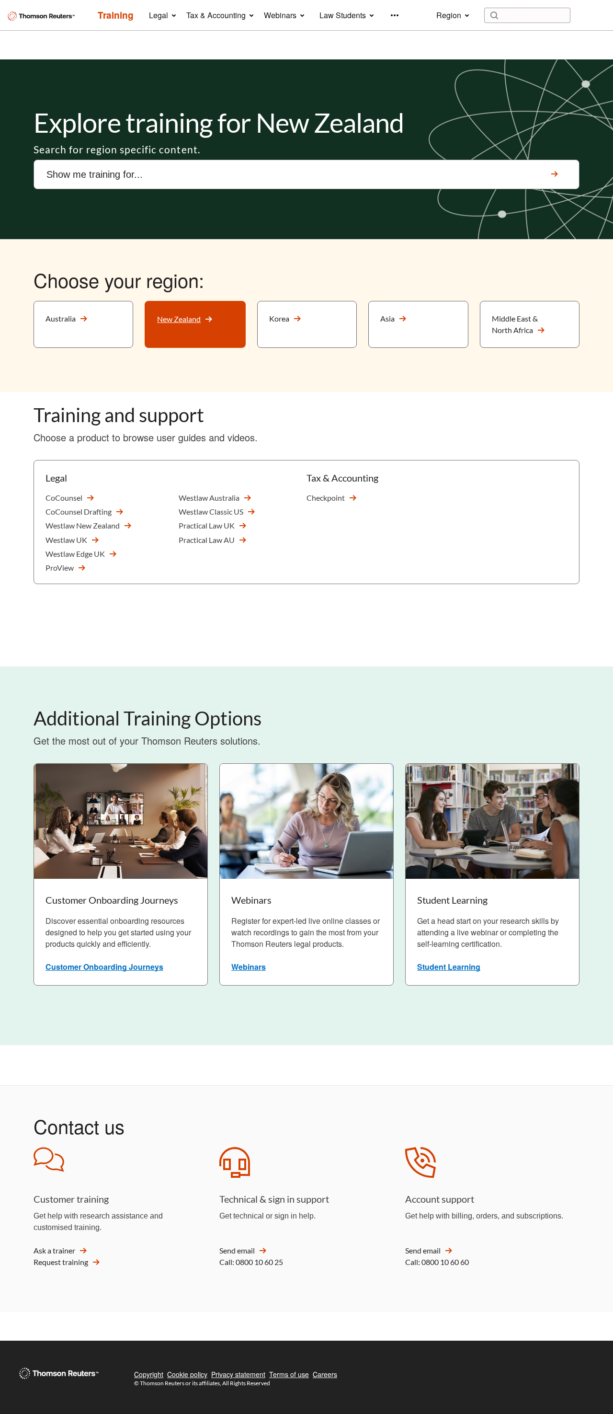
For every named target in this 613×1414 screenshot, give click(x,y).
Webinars (248, 966)
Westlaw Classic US (211, 511)
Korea (279, 318)
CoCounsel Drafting (78, 511)
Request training (61, 1261)
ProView (59, 567)
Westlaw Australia (209, 497)
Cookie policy (187, 1374)
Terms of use (289, 1374)
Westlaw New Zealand (82, 525)
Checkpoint (325, 497)
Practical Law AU (207, 539)
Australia (60, 318)
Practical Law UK (207, 525)
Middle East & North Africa (515, 324)
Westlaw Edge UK (75, 553)
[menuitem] (115, 15)
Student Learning (448, 966)
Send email (237, 1250)
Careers (325, 1374)
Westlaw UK (66, 539)
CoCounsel (63, 497)
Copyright (148, 1374)
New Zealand (179, 318)
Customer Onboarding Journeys (104, 966)
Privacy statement (238, 1374)
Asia (387, 318)
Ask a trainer (54, 1250)
